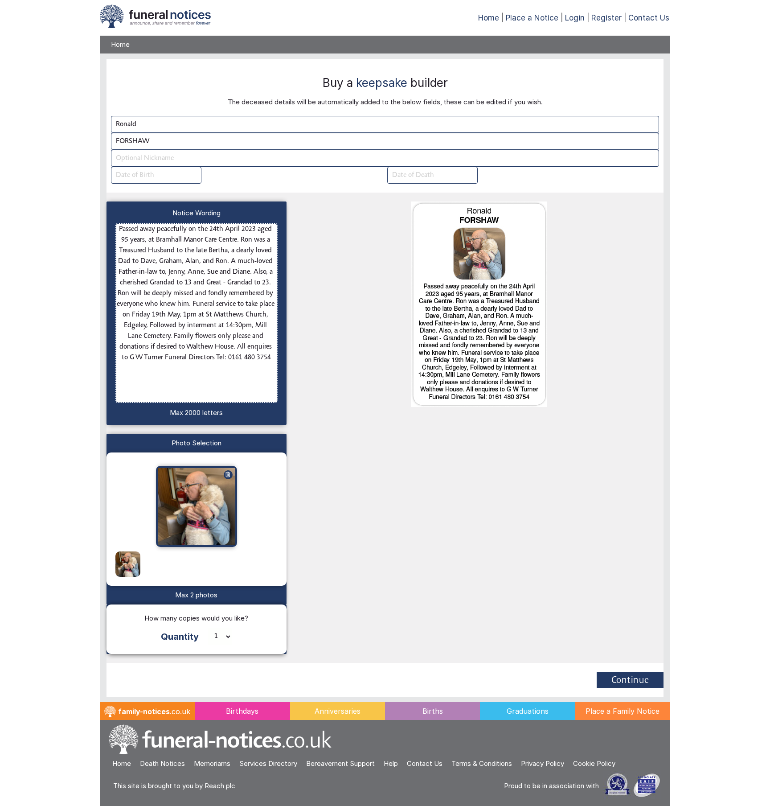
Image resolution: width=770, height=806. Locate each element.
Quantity (180, 636)
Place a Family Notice (622, 711)
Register (606, 17)
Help (391, 763)
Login (575, 17)
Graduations (528, 711)
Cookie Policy (594, 763)
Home (488, 17)
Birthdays (242, 711)
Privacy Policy (542, 763)
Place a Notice (532, 17)
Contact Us (648, 17)
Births (432, 711)
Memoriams (212, 763)
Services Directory (268, 763)
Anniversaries (337, 711)
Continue (630, 681)
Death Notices (162, 763)
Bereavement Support (340, 763)
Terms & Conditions (481, 763)
